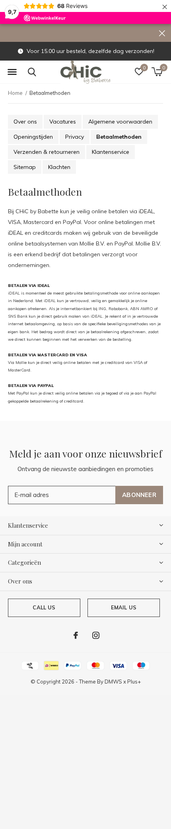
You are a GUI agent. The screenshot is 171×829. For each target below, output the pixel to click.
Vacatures (62, 121)
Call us (44, 607)
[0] (157, 71)
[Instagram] (95, 635)
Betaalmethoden (119, 136)
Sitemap (25, 167)
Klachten (59, 167)
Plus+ (134, 681)
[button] (12, 72)
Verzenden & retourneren (47, 151)
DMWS (113, 681)
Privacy (74, 136)
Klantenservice (110, 151)
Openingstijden (33, 136)
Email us (123, 607)
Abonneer (139, 495)
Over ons (25, 121)
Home (15, 93)
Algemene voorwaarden (120, 121)
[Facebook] (76, 635)
